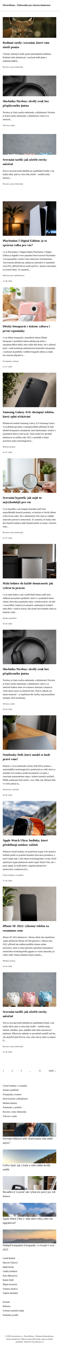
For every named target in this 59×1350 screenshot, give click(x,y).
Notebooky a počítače (11, 789)
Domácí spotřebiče (10, 618)
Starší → (52, 1071)
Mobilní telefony (9, 447)
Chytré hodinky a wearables (13, 875)
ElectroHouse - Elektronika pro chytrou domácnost (26, 5)
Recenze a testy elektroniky (13, 67)
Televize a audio (9, 125)
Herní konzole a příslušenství (13, 275)
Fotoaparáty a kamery (11, 361)
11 (40, 1071)
